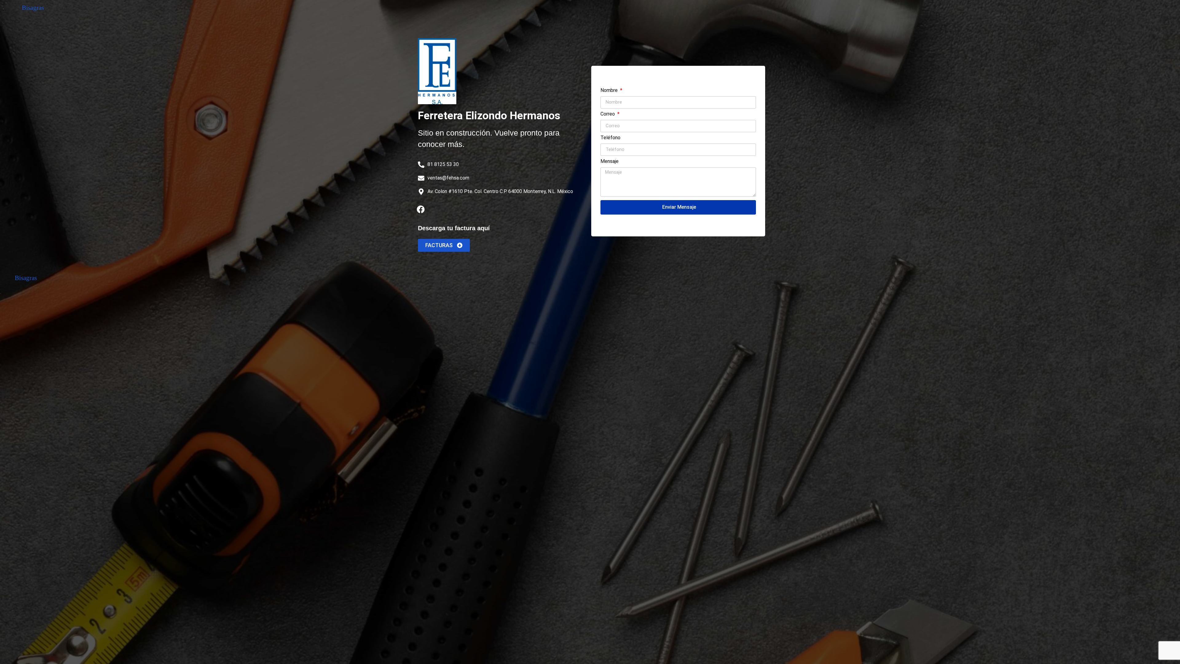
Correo (608, 114)
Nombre (609, 90)
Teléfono (610, 137)
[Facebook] (421, 209)
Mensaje (609, 161)
